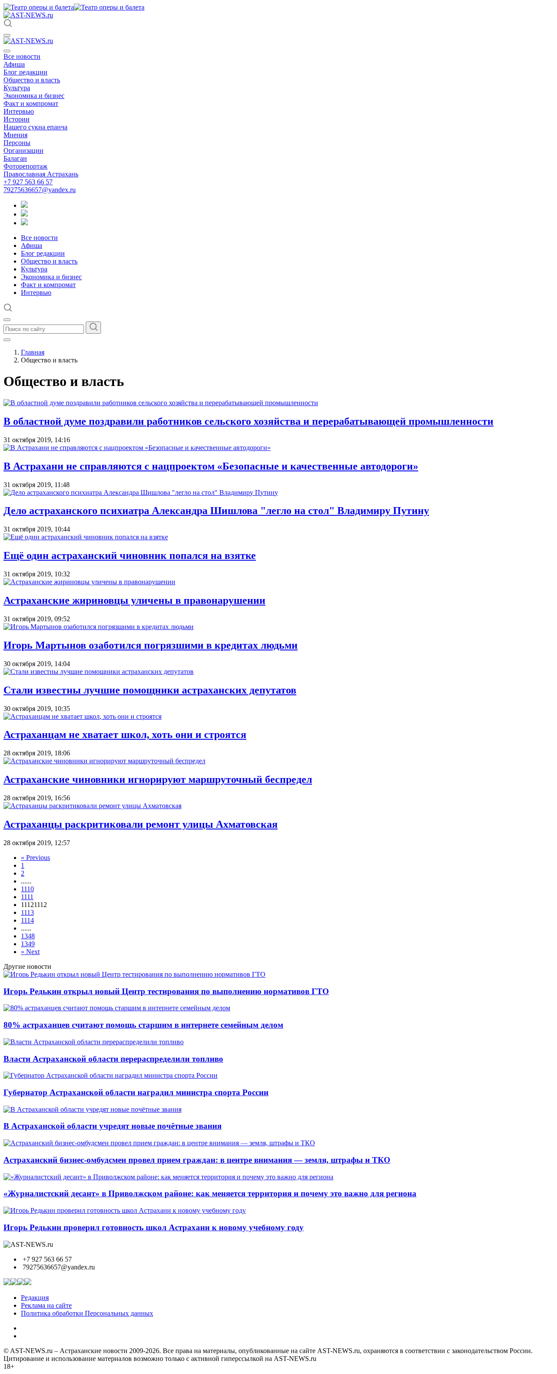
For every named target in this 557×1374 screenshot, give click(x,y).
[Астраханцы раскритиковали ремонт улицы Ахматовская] (92, 805)
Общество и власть (31, 80)
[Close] (6, 51)
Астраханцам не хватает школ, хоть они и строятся (124, 734)
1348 (28, 936)
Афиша (14, 64)
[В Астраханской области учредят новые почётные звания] (92, 1109)
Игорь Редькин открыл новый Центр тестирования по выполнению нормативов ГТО (166, 991)
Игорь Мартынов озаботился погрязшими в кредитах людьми (150, 645)
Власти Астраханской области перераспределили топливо (113, 1058)
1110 (27, 889)
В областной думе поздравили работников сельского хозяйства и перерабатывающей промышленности (248, 421)
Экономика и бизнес (33, 95)
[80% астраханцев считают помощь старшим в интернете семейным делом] (116, 1008)
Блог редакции (25, 72)
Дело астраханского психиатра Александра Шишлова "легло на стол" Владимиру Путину (216, 510)
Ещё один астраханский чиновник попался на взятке (129, 555)
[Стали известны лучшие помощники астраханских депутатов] (98, 671)
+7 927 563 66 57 (28, 182)
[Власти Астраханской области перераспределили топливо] (93, 1042)
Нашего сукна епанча (35, 127)
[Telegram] (24, 205)
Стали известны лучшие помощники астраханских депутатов (149, 690)
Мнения (15, 135)
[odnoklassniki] (24, 214)
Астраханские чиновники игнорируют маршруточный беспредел (157, 779)
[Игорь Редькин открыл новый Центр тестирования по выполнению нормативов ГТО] (134, 974)
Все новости (21, 56)
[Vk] (24, 223)
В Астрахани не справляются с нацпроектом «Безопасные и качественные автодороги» (210, 466)
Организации (23, 150)
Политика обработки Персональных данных (87, 1313)
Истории (16, 119)
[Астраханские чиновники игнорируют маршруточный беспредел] (104, 761)
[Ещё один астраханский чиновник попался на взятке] (85, 537)
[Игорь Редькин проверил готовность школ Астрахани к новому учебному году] (124, 1210)
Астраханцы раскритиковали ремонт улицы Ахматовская (140, 824)
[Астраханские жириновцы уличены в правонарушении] (89, 581)
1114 (27, 920)
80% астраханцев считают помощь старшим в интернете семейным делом (143, 1024)
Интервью (18, 111)
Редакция (35, 1297)
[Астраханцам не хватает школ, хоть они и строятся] (82, 716)
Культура (16, 87)
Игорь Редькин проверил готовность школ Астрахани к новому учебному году (153, 1227)
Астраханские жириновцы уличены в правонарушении (134, 600)
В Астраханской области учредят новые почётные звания (112, 1125)
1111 (27, 896)
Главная (32, 352)
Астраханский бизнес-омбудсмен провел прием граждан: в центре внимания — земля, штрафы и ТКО (196, 1159)
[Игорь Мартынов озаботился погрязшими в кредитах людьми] (98, 626)
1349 (28, 944)
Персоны (16, 142)
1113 (27, 912)
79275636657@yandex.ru (39, 189)
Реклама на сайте (46, 1305)
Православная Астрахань (40, 174)
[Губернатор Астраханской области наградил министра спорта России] (110, 1075)
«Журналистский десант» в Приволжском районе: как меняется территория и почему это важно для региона (209, 1193)
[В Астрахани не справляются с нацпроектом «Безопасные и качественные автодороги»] (137, 447)
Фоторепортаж (25, 166)
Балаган (15, 158)
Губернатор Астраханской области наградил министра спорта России (135, 1092)
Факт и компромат (30, 103)
